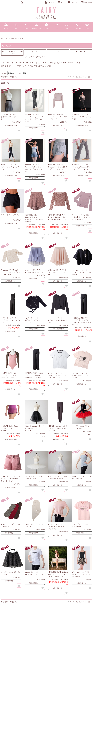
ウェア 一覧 (14, 38)
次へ (77, 77)
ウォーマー (80, 52)
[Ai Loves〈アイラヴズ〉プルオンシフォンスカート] (11, 100)
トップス (35, 52)
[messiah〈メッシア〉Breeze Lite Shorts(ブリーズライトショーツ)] (58, 150)
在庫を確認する (10, 125)
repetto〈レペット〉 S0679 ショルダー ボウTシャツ (81, 272)
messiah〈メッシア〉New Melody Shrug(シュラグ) (81, 117)
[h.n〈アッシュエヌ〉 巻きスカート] (12, 558)
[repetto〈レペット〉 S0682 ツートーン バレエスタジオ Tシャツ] (60, 359)
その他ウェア (8, 45)
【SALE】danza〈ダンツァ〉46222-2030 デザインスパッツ (57, 428)
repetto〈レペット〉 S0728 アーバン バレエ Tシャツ (82, 375)
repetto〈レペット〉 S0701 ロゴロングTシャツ (34, 574)
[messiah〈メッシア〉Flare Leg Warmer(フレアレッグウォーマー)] (82, 150)
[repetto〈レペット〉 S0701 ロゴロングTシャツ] (36, 558)
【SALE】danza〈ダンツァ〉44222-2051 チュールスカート (34, 428)
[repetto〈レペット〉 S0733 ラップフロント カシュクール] (36, 304)
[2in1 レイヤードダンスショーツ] (12, 201)
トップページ (4, 38)
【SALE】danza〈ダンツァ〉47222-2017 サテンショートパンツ (10, 478)
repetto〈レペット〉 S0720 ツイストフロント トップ (57, 320)
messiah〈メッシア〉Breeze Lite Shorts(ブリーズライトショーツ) (57, 167)
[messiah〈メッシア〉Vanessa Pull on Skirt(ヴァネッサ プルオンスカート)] (35, 150)
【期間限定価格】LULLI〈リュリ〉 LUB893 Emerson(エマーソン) (34, 375)
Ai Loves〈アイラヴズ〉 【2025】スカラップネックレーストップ (10, 272)
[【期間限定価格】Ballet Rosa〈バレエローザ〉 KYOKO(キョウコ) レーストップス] (60, 201)
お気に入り (74, 2)
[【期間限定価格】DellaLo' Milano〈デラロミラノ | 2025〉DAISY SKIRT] (58, 558)
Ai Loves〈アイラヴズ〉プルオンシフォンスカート (10, 117)
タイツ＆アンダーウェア (35, 57)
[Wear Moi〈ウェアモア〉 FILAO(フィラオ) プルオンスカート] (82, 558)
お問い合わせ (88, 2)
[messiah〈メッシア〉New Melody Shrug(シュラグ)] (82, 100)
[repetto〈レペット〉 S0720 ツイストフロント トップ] (60, 304)
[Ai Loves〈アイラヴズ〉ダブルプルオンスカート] (36, 256)
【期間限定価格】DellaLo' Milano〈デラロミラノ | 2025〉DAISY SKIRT (58, 574)
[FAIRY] (46, 12)
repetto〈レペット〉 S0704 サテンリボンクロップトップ (57, 526)
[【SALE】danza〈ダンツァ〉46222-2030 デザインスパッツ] (60, 412)
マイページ (50, 2)
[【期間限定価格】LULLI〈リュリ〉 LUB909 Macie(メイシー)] (12, 359)
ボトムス (58, 52)
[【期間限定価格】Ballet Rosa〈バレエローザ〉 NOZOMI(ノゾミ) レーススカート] (36, 201)
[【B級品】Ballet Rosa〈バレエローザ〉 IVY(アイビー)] (12, 412)
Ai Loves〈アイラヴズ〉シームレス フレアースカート (57, 272)
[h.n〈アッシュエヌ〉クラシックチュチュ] (36, 462)
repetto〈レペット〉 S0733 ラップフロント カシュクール (34, 320)
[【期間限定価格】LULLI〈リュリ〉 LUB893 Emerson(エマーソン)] (36, 359)
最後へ (90, 77)
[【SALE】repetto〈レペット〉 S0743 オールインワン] (12, 304)
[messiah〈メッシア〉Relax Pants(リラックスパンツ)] (11, 150)
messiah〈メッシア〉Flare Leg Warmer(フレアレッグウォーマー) (81, 167)
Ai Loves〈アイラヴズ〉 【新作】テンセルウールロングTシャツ (81, 217)
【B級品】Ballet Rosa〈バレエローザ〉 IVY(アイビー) (10, 428)
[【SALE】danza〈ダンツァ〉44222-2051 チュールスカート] (36, 412)
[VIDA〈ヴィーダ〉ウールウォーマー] (12, 510)
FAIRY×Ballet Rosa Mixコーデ (12, 52)
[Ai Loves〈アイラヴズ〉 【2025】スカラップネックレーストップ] (12, 256)
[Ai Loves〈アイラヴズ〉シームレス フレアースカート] (60, 256)
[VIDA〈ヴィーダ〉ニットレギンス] (36, 510)
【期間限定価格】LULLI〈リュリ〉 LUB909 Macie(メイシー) (10, 375)
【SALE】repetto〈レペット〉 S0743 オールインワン (10, 320)
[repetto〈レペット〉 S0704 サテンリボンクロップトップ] (60, 510)
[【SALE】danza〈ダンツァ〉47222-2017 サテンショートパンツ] (12, 462)
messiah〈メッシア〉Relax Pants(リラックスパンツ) (10, 167)
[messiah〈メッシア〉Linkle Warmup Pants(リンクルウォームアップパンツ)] (35, 100)
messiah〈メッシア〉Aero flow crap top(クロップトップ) (57, 117)
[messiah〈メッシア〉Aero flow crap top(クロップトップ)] (58, 100)
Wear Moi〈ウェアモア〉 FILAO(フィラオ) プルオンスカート (81, 574)
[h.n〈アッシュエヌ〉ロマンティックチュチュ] (60, 462)
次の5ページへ (83, 77)
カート (62, 2)
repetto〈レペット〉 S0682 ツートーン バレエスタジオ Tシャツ (58, 375)
